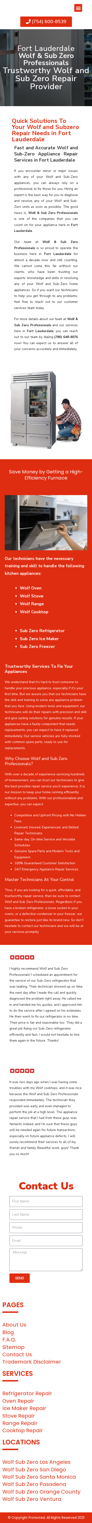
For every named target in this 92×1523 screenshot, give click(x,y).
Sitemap (13, 1347)
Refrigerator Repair (27, 1393)
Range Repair (20, 1423)
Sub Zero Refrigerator (42, 631)
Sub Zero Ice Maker (39, 639)
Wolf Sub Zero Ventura (31, 1499)
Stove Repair (18, 1415)
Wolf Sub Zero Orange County (41, 1491)
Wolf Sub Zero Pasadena (34, 1484)
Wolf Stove (31, 596)
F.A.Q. (9, 1339)
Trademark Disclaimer (31, 1361)
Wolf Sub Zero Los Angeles (36, 1462)
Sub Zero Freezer (37, 646)
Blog (8, 1332)
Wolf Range (32, 604)
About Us (14, 1324)
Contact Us (17, 1354)
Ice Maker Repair (24, 1408)
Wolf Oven (31, 588)
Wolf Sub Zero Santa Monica (39, 1477)
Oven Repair (18, 1401)
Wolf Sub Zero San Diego (34, 1469)
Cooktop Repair (22, 1430)
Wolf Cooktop (34, 612)
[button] (78, 8)
